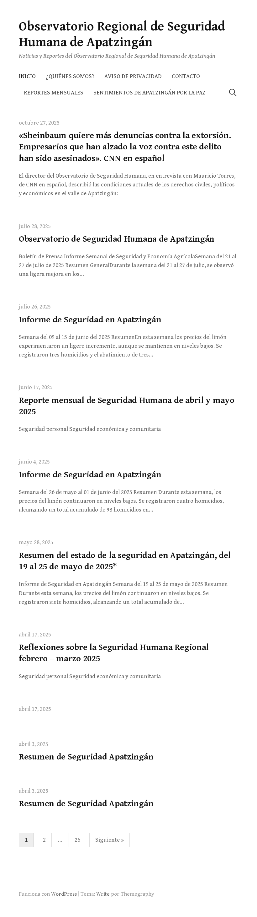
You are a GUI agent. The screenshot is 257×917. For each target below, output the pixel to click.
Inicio (27, 76)
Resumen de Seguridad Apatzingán (86, 757)
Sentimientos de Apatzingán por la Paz (149, 92)
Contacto (186, 76)
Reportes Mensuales (53, 92)
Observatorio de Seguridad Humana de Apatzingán (116, 239)
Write (103, 894)
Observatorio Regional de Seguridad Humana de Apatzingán (122, 34)
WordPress (64, 894)
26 (77, 840)
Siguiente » (109, 840)
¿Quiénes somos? (70, 76)
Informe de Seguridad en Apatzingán (90, 320)
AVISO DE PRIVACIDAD (133, 76)
